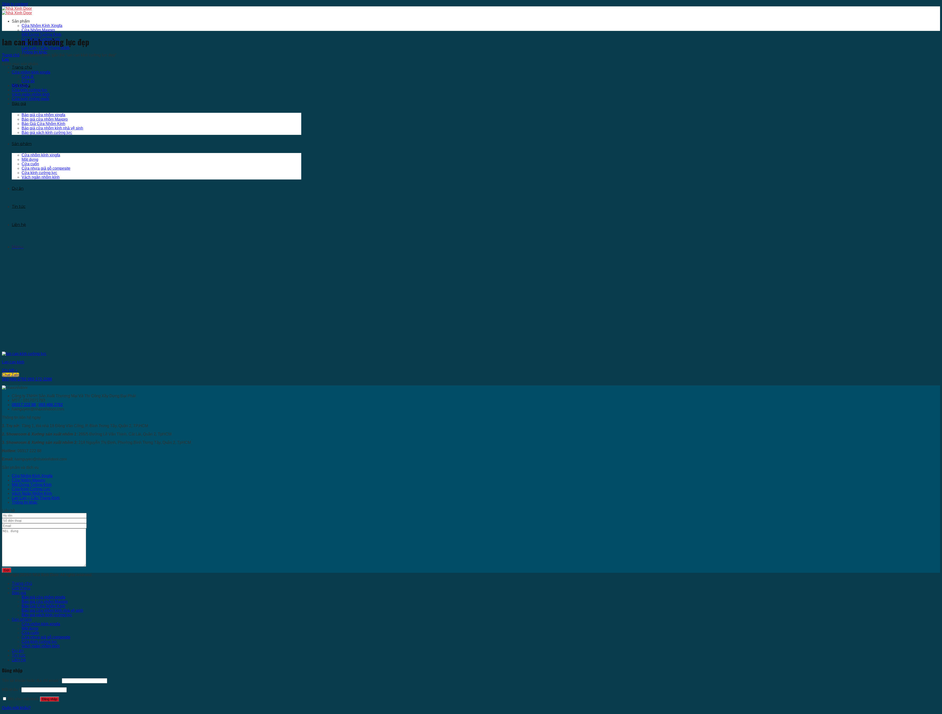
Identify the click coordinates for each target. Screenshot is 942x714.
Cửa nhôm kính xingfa (41, 155)
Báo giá (19, 103)
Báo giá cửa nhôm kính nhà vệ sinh (52, 128)
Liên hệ (19, 224)
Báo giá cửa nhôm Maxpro (45, 119)
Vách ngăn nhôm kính (41, 177)
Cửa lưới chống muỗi (30, 99)
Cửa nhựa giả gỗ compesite (46, 168)
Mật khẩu (11, 690)
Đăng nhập (49, 699)
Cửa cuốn (30, 164)
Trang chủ (22, 67)
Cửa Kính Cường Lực (31, 489)
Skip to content (15, 4)
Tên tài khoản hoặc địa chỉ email (31, 680)
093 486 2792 (51, 405)
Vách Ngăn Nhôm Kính (32, 493)
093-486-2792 (14, 379)
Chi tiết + (9, 370)
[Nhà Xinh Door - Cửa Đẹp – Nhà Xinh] (17, 10)
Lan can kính (13, 362)
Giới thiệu (21, 588)
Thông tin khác (34, 52)
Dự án (18, 188)
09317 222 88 (24, 405)
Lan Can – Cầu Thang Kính (45, 48)
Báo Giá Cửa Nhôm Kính (43, 124)
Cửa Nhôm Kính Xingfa (42, 26)
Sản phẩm (22, 143)
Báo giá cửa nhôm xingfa (43, 115)
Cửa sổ (28, 81)
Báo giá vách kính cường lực (47, 132)
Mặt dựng (30, 159)
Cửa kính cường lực (39, 173)
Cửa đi (28, 77)
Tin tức (19, 206)
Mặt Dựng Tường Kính (41, 34)
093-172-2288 (39, 379)
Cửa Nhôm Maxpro (38, 30)
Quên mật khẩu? (16, 708)
